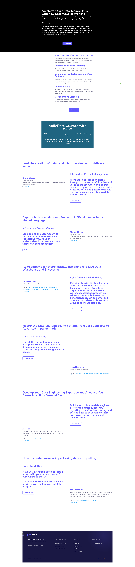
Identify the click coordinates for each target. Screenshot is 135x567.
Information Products (60, 543)
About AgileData (77, 551)
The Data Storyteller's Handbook (86, 500)
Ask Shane (76, 548)
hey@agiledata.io (77, 546)
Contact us (76, 543)
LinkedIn (30, 545)
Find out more (76, 201)
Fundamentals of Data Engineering (39, 439)
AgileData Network (60, 548)
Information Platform (60, 546)
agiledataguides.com (97, 543)
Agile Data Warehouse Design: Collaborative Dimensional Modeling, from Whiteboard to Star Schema (40, 288)
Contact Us (67, 44)
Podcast (41, 545)
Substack (36, 545)
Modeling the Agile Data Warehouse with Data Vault (92, 373)
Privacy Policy (45, 559)
